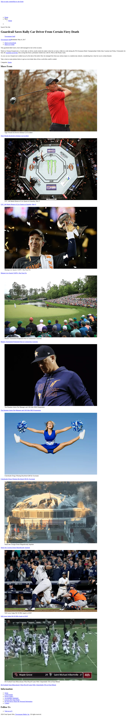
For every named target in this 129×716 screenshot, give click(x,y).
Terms (6, 693)
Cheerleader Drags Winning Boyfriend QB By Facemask (18, 479)
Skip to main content (7, 1)
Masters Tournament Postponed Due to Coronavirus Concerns (19, 342)
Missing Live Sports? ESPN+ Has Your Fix (14, 273)
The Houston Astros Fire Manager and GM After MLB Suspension (21, 410)
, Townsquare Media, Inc (22, 714)
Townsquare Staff (6, 39)
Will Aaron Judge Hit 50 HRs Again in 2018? (14, 616)
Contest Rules (9, 694)
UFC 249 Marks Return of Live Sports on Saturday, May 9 (18, 204)
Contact (7, 703)
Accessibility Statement (11, 698)
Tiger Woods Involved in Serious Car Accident (15, 136)
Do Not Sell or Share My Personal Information (18, 701)
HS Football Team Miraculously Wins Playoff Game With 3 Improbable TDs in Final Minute (28, 685)
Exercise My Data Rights (12, 700)
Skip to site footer (18, 1)
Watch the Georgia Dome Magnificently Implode (15, 547)
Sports (10, 62)
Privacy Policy (9, 696)
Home (6, 17)
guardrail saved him (12, 52)
